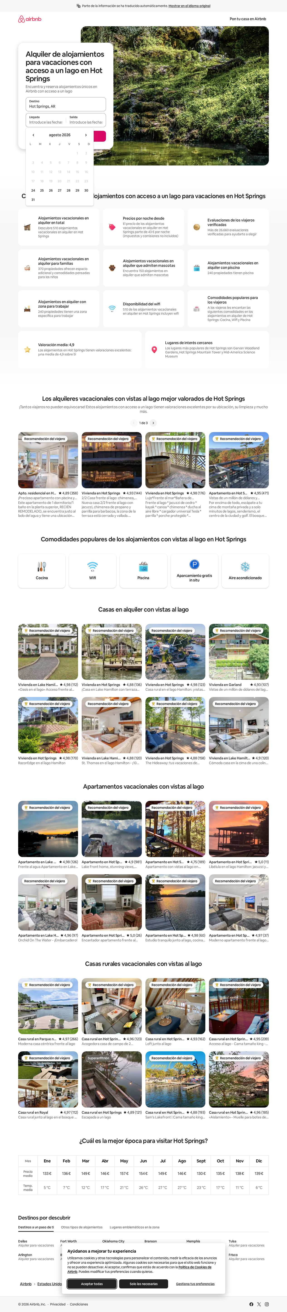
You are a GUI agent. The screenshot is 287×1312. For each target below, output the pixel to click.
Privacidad (58, 1304)
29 (77, 190)
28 (68, 190)
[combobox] (65, 106)
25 (42, 190)
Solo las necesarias (143, 1284)
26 (51, 190)
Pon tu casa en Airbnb (248, 19)
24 (33, 190)
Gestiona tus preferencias (195, 1284)
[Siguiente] (153, 423)
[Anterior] (133, 423)
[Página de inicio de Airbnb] (29, 19)
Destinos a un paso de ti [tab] (36, 1227)
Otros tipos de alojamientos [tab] (82, 1227)
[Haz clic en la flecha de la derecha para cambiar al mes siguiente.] (85, 135)
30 (86, 190)
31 (33, 200)
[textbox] (45, 122)
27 (59, 190)
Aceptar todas (92, 1284)
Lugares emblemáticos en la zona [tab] (134, 1227)
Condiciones (79, 1304)
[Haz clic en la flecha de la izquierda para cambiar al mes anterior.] (33, 135)
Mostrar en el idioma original (189, 6)
